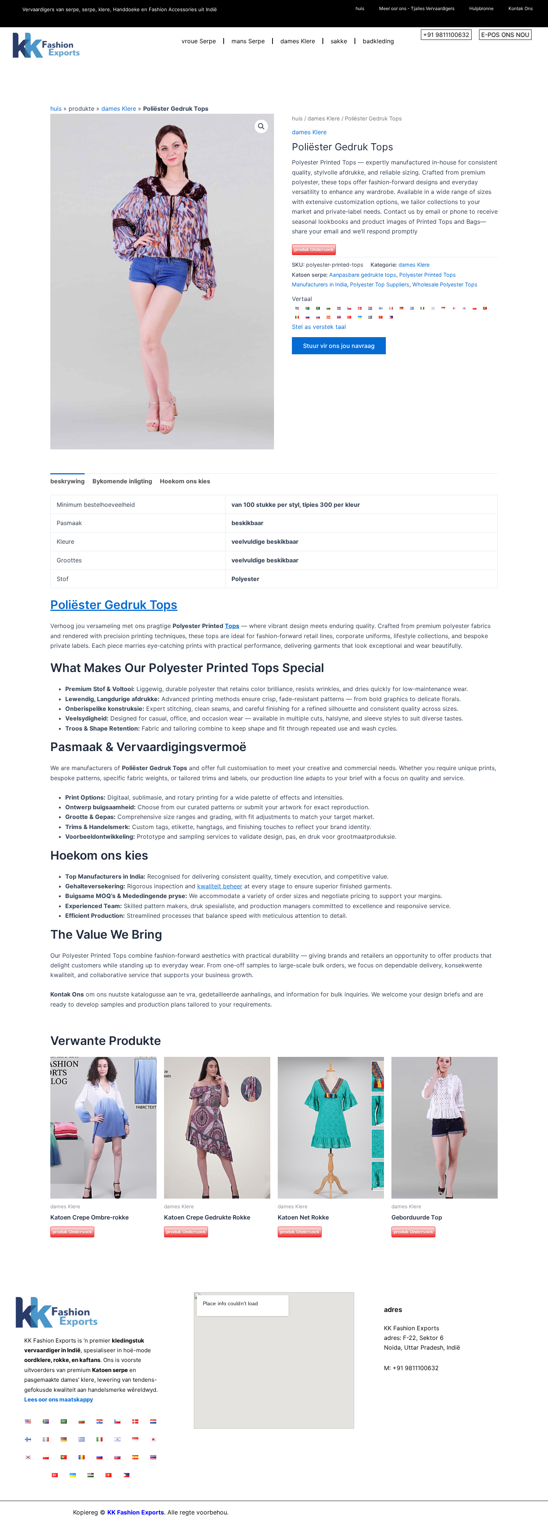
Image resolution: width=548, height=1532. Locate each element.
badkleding (378, 41)
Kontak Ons (520, 8)
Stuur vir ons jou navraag (339, 345)
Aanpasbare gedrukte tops (362, 274)
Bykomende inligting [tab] (122, 481)
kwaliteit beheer (219, 886)
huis (360, 8)
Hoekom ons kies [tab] (185, 481)
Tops (232, 626)
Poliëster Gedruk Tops (113, 604)
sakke (339, 41)
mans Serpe (248, 41)
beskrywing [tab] (67, 481)
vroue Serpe (199, 41)
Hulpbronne (481, 8)
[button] (261, 126)
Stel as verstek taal (319, 326)
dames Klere (297, 41)
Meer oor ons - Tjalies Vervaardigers (416, 8)
